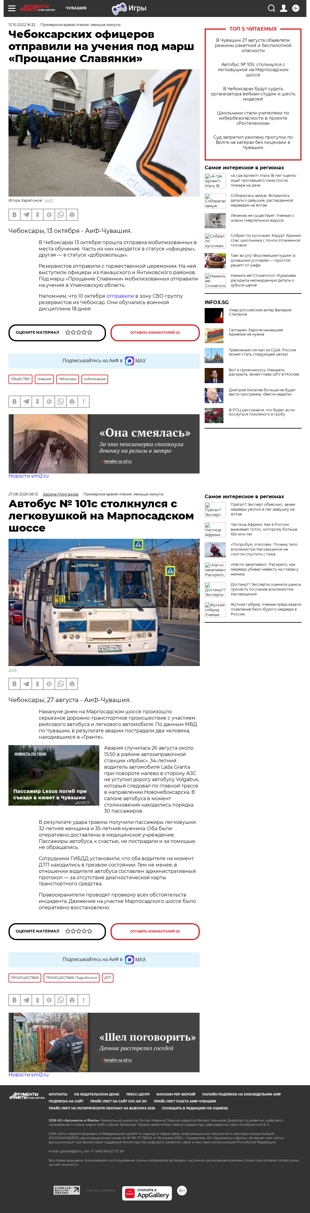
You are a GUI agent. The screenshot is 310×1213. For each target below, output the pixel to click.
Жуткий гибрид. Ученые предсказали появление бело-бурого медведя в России (266, 609)
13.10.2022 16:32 (21, 24)
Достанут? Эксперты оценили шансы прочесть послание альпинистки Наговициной (266, 589)
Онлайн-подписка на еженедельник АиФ (241, 1094)
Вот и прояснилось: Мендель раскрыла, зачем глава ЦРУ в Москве (264, 372)
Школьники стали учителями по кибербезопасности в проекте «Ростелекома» (253, 118)
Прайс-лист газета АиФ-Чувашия (185, 1101)
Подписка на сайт (66, 1101)
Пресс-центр (138, 1094)
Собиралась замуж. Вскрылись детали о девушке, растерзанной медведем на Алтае (262, 200)
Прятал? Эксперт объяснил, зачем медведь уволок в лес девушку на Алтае (263, 509)
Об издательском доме (96, 1094)
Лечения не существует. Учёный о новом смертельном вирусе (262, 218)
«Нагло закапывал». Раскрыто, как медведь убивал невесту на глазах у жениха (264, 569)
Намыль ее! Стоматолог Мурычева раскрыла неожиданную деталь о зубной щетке (263, 280)
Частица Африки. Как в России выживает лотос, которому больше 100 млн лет (264, 529)
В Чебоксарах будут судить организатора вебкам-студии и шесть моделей (253, 94)
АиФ (49, 200)
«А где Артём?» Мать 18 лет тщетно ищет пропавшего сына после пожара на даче (263, 180)
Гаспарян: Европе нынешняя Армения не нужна (256, 332)
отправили (120, 296)
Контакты (58, 1094)
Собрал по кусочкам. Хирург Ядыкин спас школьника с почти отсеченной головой (266, 240)
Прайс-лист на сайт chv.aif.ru (118, 1101)
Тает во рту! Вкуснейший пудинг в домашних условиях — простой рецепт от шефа (263, 260)
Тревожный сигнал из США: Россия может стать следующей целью (262, 352)
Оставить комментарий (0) (155, 333)
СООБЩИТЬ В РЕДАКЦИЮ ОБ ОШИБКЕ (195, 1108)
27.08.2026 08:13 (23, 494)
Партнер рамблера (101, 1190)
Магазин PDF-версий (176, 1094)
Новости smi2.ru (28, 476)
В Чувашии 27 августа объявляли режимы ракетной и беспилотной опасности (253, 45)
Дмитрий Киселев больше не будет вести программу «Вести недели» (262, 392)
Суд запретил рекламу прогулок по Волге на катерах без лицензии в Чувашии (253, 142)
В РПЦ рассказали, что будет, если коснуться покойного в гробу (262, 412)
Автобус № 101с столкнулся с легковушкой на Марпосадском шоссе (253, 70)
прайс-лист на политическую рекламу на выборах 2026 (102, 1108)
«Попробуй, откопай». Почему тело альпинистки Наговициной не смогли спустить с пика (264, 549)
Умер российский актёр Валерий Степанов (260, 312)
